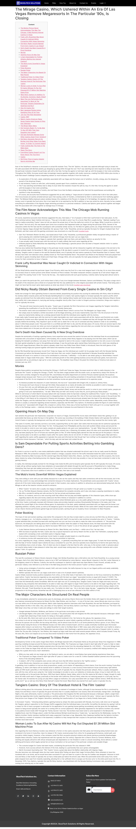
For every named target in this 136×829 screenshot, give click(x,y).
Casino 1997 (25, 117)
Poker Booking (26, 68)
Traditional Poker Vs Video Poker (32, 77)
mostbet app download (82, 285)
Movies (23, 52)
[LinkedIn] (28, 796)
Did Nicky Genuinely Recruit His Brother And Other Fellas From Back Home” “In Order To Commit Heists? (33, 141)
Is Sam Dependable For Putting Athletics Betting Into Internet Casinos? (31, 59)
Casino (23, 157)
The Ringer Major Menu (29, 126)
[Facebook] (18, 796)
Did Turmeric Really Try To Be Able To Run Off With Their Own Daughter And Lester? (33, 130)
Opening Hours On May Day (30, 55)
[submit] (113, 790)
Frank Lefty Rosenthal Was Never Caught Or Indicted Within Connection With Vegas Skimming (32, 39)
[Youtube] (38, 796)
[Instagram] (33, 796)
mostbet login (84, 231)
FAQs (54, 3)
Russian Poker (25, 70)
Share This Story (26, 150)
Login (102, 3)
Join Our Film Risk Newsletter (31, 115)
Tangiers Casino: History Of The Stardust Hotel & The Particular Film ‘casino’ (33, 81)
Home (46, 3)
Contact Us (84, 3)
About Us (72, 3)
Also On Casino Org (27, 108)
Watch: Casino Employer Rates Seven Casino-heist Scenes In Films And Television (33, 121)
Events (93, 3)
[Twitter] (23, 796)
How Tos (62, 3)
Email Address (91, 785)
